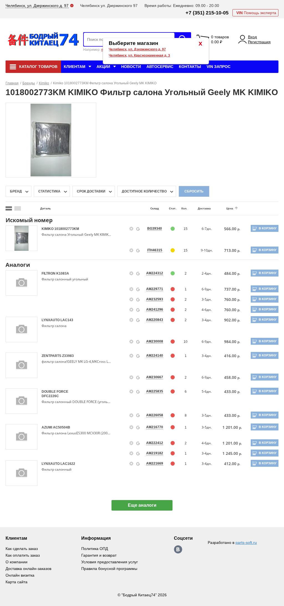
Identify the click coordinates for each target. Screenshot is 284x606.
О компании (16, 562)
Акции (103, 66)
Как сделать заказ (22, 548)
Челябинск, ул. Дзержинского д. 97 (137, 49)
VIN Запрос (218, 66)
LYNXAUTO (51, 320)
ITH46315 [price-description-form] (154, 250)
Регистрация (259, 42)
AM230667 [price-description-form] (154, 377)
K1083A (62, 273)
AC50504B (61, 427)
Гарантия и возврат (98, 555)
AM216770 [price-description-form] (154, 427)
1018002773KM (66, 229)
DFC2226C (50, 396)
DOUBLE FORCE (55, 392)
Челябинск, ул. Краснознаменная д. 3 (139, 55)
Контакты (190, 66)
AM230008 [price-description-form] (154, 341)
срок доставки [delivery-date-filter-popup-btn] (91, 191)
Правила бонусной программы (109, 568)
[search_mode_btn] (9, 208)
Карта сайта (16, 582)
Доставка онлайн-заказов (28, 568)
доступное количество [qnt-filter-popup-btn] (144, 191)
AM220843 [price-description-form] (154, 320)
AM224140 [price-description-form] (154, 355)
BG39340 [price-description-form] (154, 228)
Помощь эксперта (256, 13)
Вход (252, 37)
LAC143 (66, 320)
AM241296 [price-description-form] (154, 309)
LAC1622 (67, 464)
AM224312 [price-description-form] (154, 273)
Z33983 (68, 356)
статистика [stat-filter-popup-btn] (49, 191)
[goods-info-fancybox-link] (131, 229)
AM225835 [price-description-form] (154, 391)
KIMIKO (48, 229)
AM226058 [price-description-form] (154, 415)
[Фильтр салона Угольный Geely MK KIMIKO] (51, 140)
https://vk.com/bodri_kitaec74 (178, 549)
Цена (229, 208)
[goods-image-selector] (21, 238)
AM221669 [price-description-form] (154, 463)
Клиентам (74, 66)
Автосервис (159, 66)
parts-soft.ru (246, 542)
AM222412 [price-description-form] (154, 443)
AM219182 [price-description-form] (154, 453)
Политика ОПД (94, 548)
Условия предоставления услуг (109, 562)
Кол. (184, 208)
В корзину (268, 228)
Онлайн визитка (20, 575)
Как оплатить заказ (23, 555)
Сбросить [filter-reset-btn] (194, 191)
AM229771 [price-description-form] (154, 289)
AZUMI (47, 427)
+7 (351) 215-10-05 (207, 13)
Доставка (204, 208)
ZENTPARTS (52, 356)
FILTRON (49, 273)
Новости (131, 66)
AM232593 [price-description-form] (154, 299)
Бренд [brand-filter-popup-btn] (16, 191)
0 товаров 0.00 (220, 39)
